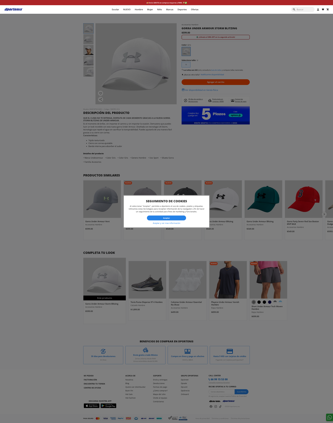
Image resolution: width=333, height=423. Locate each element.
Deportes (182, 9)
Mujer (150, 9)
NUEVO (127, 9)
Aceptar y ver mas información (166, 223)
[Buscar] (294, 9)
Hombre (139, 9)
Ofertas (194, 9)
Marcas (169, 9)
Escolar (115, 9)
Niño (159, 9)
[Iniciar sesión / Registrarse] (318, 9)
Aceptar (166, 218)
